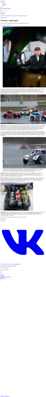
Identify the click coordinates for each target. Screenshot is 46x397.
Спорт (6, 17)
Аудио (4, 5)
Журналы (2, 274)
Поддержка (6, 265)
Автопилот (2, 17)
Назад (3, 13)
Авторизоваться (3, 218)
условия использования (15, 264)
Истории (14, 265)
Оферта (1, 265)
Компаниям (10, 265)
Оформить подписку (7, 8)
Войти (1, 8)
